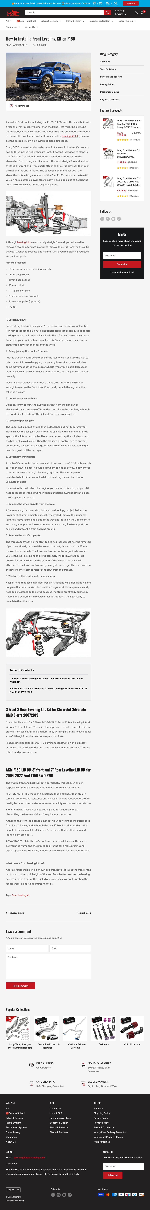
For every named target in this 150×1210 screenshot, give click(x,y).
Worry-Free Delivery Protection (110, 1132)
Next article (82, 913)
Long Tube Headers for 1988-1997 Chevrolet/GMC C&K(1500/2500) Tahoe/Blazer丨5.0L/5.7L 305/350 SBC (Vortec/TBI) (129, 154)
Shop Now (131, 3)
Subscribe (122, 264)
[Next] (144, 1031)
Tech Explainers (108, 69)
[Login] (136, 12)
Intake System (73, 21)
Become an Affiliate (60, 1118)
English (10, 1189)
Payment (98, 1108)
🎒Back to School (26, 21)
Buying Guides (107, 84)
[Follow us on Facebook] (102, 219)
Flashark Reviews (59, 1132)
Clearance (11, 27)
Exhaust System (49, 21)
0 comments (22, 105)
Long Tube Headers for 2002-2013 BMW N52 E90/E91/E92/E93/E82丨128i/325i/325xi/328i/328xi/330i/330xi (129, 182)
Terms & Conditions (104, 1127)
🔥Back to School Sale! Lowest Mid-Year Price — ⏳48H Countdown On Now (50, 3)
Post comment (20, 985)
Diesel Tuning (126, 21)
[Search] (107, 12)
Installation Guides (109, 92)
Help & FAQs (56, 1113)
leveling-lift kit (70, 136)
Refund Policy (101, 1118)
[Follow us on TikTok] (119, 219)
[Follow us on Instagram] (108, 219)
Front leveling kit (20, 895)
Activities (105, 61)
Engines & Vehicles (109, 99)
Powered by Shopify (15, 1200)
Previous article (16, 913)
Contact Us (56, 1108)
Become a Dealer (59, 1122)
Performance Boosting (111, 76)
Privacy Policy (101, 1122)
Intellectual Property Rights (108, 1137)
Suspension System (100, 21)
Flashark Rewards (59, 1127)
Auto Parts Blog (102, 1141)
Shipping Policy (102, 1113)
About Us (30, 27)
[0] (142, 12)
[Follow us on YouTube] (113, 219)
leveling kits (23, 242)
